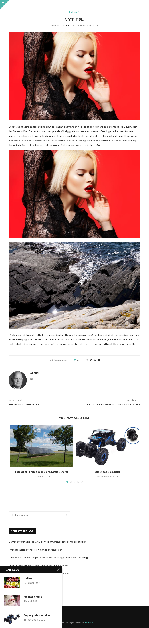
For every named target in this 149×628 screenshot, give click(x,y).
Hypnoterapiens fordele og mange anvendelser (35, 549)
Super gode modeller (107, 471)
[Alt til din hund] (12, 600)
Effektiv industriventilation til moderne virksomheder (38, 565)
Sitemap (89, 622)
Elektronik (74, 12)
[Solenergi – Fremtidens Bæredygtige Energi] (41, 446)
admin (66, 25)
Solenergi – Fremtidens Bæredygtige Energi (41, 471)
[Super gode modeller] (107, 446)
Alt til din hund (33, 597)
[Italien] (12, 582)
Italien (28, 578)
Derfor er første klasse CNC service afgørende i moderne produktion (47, 541)
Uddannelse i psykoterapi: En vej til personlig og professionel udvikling (48, 557)
